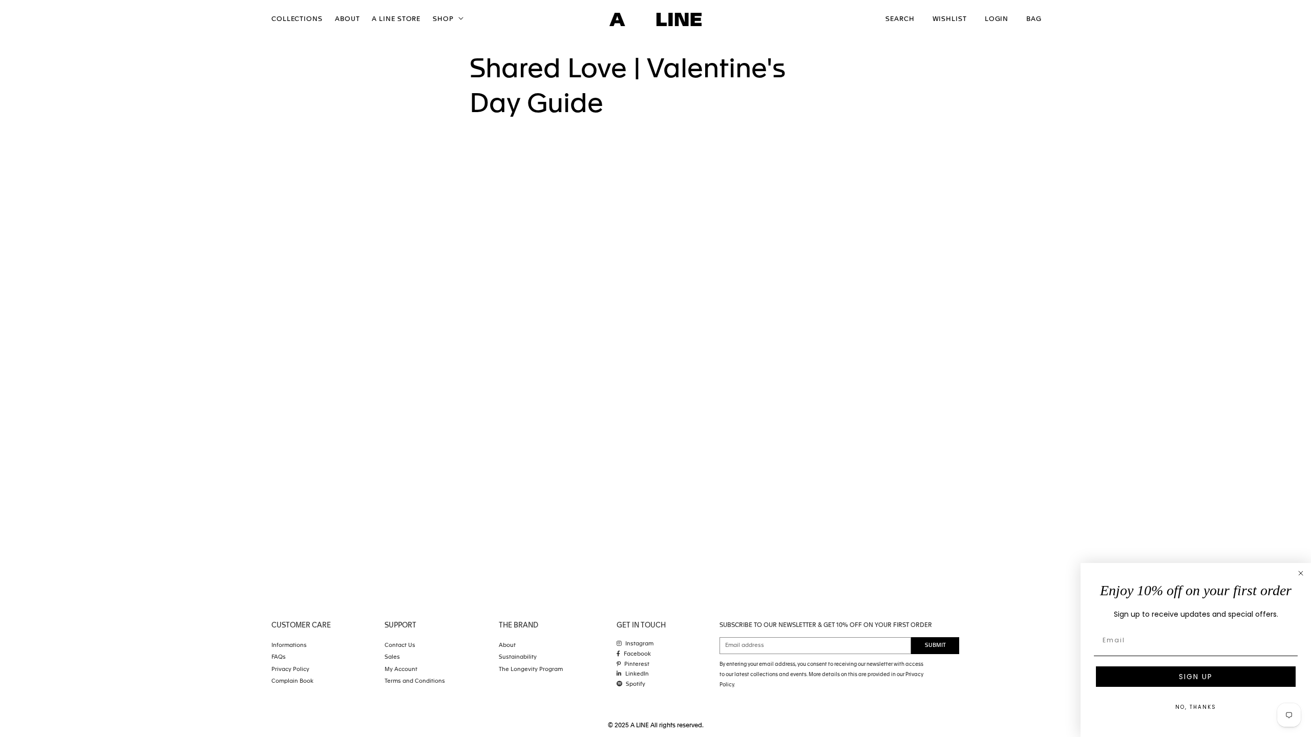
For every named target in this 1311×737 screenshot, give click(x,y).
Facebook (637, 654)
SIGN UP (1196, 676)
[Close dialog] (1301, 573)
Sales (392, 657)
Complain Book (292, 681)
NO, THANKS (1195, 707)
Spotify (635, 684)
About (507, 645)
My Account (401, 670)
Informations (289, 645)
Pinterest (636, 664)
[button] (447, 19)
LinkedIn (637, 674)
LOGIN (997, 19)
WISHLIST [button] (950, 19)
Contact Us (400, 645)
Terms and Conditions (415, 681)
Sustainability (518, 657)
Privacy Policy (290, 670)
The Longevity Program (531, 670)
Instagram (639, 644)
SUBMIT (935, 645)
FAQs (278, 657)
